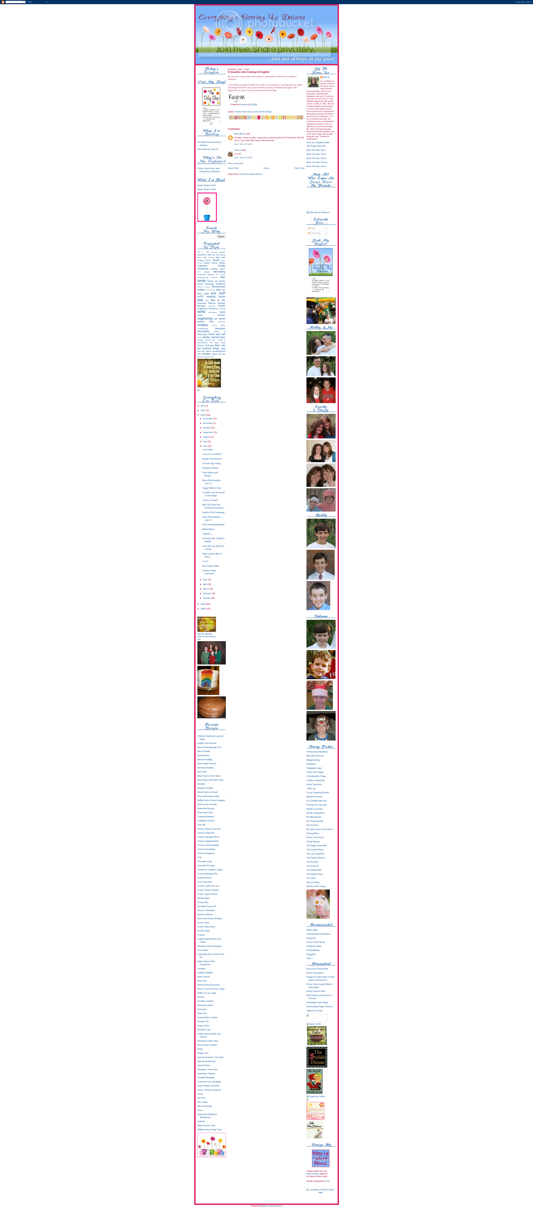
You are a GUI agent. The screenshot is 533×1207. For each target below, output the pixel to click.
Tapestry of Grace (314, 1011)
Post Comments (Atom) (251, 174)
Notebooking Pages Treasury (319, 1006)
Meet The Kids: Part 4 (316, 166)
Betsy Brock (239, 134)
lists (207, 300)
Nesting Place (312, 833)
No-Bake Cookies (205, 1001)
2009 (203, 604)
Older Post (299, 168)
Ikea (218, 289)
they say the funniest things (211, 347)
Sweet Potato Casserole (208, 1086)
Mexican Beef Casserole (208, 985)
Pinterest (221, 322)
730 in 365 (203, 252)
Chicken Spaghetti (205, 853)
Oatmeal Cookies (205, 1005)
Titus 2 (309, 958)
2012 (203, 406)
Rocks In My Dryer (315, 837)
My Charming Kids (314, 821)
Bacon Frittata (203, 751)
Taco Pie (201, 1098)
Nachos (200, 997)
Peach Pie (202, 1013)
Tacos (200, 1110)
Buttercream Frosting (207, 804)
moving (222, 309)
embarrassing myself (207, 277)
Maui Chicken (203, 977)
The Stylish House (314, 874)
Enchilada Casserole (206, 906)
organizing (204, 318)
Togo (223, 348)
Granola (201, 935)
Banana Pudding (204, 759)
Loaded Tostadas (205, 973)
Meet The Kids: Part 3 (316, 158)
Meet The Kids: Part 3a (316, 162)
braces (200, 263)
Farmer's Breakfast (206, 910)
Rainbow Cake (204, 1030)
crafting (214, 269)
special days (218, 337)
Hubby (201, 289)
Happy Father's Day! (211, 488)
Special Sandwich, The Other (210, 1057)
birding (222, 255)
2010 (203, 415)
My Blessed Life (313, 817)
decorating (219, 271)
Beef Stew (202, 772)
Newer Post (233, 168)
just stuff (218, 293)
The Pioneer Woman (315, 858)
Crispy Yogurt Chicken (207, 894)
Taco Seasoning (204, 1106)
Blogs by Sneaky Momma (271, 1206)
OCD (222, 312)
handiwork (220, 284)
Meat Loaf (201, 981)
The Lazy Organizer (315, 854)
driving (222, 274)
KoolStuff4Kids (313, 950)
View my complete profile (317, 142)
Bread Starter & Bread (207, 792)
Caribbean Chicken (206, 821)
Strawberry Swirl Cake (207, 1069)
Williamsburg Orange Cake (209, 1129)
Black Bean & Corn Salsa (208, 776)
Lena (327, 1181)
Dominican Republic (205, 274)
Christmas (203, 268)
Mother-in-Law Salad (206, 993)
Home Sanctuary (314, 784)
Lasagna (201, 968)
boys (223, 260)
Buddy (222, 263)
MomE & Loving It (314, 809)
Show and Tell (216, 334)
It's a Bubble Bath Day (316, 801)
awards (222, 252)
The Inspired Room (315, 849)
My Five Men (312, 825)
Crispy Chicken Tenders (208, 890)
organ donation (211, 315)
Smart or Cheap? (210, 500)
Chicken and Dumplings (208, 845)
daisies (207, 272)
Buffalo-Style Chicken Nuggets (211, 800)
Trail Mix (201, 1121)
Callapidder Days (314, 768)
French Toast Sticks (206, 927)
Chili (199, 857)
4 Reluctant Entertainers (317, 752)
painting (200, 322)
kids (200, 300)
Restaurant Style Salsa (207, 1041)
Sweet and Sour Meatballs (209, 1082)
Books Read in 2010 (206, 185)
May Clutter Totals (210, 566)
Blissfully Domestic (315, 756)
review (214, 325)
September (208, 432)
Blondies (201, 784)
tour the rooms (204, 351)
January (207, 598)
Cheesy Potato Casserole (209, 829)
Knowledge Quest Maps (317, 1002)
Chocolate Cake (204, 861)
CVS (199, 272)
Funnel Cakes (203, 931)
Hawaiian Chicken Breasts (209, 946)
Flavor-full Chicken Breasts (209, 918)
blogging (200, 260)
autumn (214, 252)
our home (219, 318)
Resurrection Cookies (207, 1045)
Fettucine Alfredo (205, 914)
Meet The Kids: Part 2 (316, 154)
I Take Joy (311, 788)
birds (199, 257)
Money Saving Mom (315, 813)
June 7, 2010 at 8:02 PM (243, 158)
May (205, 580)
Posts (313, 228)
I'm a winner (210, 290)
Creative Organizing (315, 780)
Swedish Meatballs (205, 1077)
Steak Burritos (203, 1065)
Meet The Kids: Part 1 (316, 150)
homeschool (218, 286)
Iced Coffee (207, 450)
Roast (200, 1049)
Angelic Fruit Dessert (211, 459)
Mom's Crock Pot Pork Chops (211, 989)
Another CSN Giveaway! (213, 512)
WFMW (206, 354)
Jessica (237, 150)
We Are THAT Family (316, 886)
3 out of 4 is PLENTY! (212, 454)
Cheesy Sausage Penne (208, 837)
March (206, 589)
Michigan (201, 306)
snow (199, 337)
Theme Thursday (205, 345)
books (216, 260)
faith (222, 277)
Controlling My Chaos (316, 776)
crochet (222, 269)
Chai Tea (201, 825)
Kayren (326, 77)
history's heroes (203, 287)
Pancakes (202, 1009)
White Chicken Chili (206, 1125)
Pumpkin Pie (203, 1021)
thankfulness (202, 343)
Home (266, 168)
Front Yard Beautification (213, 525)
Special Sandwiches (206, 1061)
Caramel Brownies (205, 816)
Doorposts (311, 938)
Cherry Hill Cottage (315, 772)
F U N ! (205, 561)
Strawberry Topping (206, 1073)
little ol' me (218, 300)
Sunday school (203, 340)
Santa (222, 325)
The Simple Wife (313, 870)
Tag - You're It (218, 340)
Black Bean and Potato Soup (210, 780)
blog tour (220, 257)
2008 (203, 609)
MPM (201, 312)
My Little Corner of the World (319, 829)
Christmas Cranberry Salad (209, 870)
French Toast (203, 923)
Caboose (202, 265)
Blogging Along (313, 760)
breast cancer (211, 263)
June (205, 446)
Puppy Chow (203, 1026)
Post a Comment (235, 163)
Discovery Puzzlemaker (317, 969)
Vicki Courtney (313, 882)
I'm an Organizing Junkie (317, 792)
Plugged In (311, 954)
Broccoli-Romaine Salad (208, 796)
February (207, 593)
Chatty (221, 265)
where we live (218, 354)
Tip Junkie (311, 878)
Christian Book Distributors (318, 934)
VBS (199, 354)
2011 (203, 410)
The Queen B (312, 866)
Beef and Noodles (205, 768)
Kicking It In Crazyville (316, 805)
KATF (200, 296)
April (205, 584)
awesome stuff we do (208, 255)
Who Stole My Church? (207, 149)
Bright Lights (312, 930)
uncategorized (218, 351)
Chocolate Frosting (205, 865)
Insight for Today (313, 946)
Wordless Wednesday (205, 357)
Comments (315, 233)
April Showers (312, 1174)
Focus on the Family (315, 942)
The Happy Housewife (316, 845)
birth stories (208, 257)
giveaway (209, 284)
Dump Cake (202, 902)
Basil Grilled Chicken (206, 763)
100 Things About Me (316, 146)
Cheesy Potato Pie (205, 833)
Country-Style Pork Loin (208, 886)
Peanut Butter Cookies (207, 1017)
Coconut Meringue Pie (207, 874)
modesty (212, 306)
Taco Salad (202, 1102)
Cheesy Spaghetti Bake (208, 841)
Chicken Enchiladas (206, 849)
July (205, 441)
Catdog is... (207, 534)
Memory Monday (216, 303)
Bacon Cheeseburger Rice (209, 747)
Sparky (206, 337)
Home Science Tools (315, 991)
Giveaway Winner (210, 468)
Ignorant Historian (314, 796)
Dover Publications (315, 973)
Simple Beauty (313, 841)
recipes (202, 325)
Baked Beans (208, 529)
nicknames (212, 312)
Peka (211, 322)
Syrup (200, 1094)
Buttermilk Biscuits (205, 808)
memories (202, 303)
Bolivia (208, 260)
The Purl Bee (312, 862)
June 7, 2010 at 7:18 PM (243, 144)
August (206, 437)
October (207, 428)
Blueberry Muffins (205, 788)
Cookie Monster (204, 878)
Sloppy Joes (203, 1053)
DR (217, 274)
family (201, 280)
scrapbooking (202, 329)
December (208, 419)
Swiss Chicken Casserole (209, 1090)
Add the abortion (204, 634)
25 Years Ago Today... (212, 463)
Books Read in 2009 (206, 189)
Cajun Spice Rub (205, 812)
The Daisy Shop (217, 343)
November (208, 423)
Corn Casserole (204, 882)
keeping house (216, 296)
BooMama (311, 764)
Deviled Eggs (203, 898)
